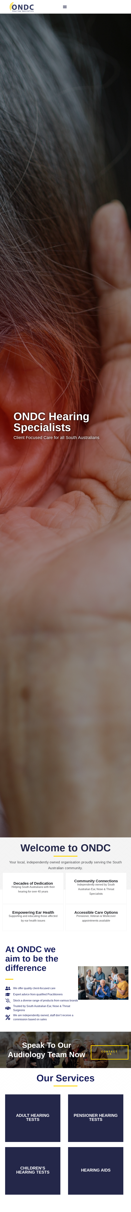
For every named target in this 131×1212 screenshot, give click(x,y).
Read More (32, 1124)
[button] (65, 7)
